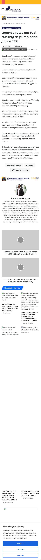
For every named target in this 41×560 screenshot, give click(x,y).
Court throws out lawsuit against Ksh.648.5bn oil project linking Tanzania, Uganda (9, 495)
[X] (19, 225)
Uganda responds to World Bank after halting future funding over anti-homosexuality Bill (29, 316)
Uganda (30, 165)
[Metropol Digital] (13, 9)
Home (5, 23)
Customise (20, 549)
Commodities (20, 23)
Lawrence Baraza (20, 198)
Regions (17, 28)
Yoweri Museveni (20, 170)
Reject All (20, 555)
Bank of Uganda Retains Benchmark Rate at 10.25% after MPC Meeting (10, 307)
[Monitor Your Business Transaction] (20, 178)
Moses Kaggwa (14, 165)
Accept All (20, 543)
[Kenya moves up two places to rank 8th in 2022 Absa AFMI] (30, 407)
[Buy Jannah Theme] (20, 18)
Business (11, 23)
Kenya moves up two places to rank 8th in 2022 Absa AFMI (30, 493)
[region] (20, 541)
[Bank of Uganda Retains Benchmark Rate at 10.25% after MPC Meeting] (11, 297)
